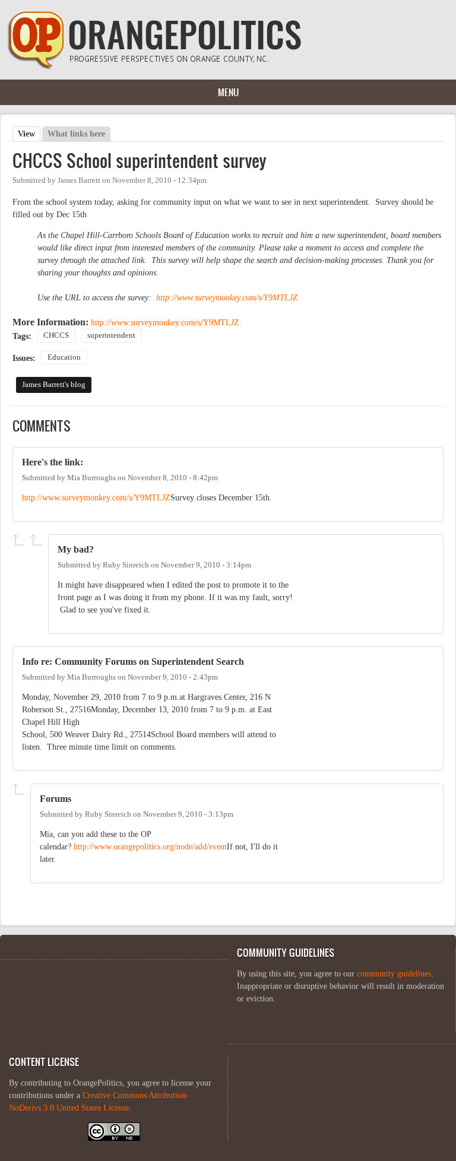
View (29, 133)
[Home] (154, 66)
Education (64, 357)
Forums (55, 798)
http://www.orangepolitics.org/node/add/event (150, 846)
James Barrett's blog (54, 384)
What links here (76, 133)
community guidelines (394, 973)
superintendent (111, 335)
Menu (228, 92)
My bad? (76, 549)
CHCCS (56, 335)
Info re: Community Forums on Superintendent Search (133, 661)
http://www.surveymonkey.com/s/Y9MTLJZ (226, 297)
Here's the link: (52, 462)
